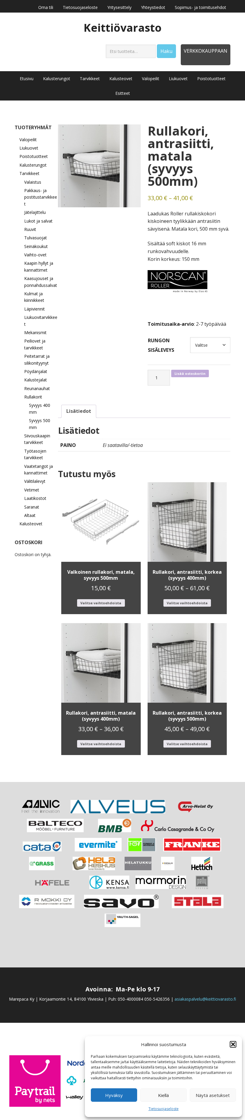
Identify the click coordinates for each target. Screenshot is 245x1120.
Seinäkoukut (36, 246)
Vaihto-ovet (35, 255)
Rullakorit (33, 397)
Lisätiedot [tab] (78, 411)
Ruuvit (30, 229)
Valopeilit (28, 139)
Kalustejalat (35, 380)
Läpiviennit (34, 309)
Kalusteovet (30, 523)
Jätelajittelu (35, 212)
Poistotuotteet (33, 156)
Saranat (31, 507)
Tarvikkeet (29, 173)
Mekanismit (35, 332)
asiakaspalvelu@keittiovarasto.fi (205, 999)
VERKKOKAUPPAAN (205, 51)
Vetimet (31, 490)
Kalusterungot (33, 165)
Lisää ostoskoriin (190, 373)
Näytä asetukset (213, 1095)
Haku (166, 51)
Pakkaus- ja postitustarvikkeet (40, 197)
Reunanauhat (37, 388)
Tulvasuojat (35, 238)
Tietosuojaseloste (163, 1108)
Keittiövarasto (123, 27)
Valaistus (32, 182)
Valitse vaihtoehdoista (100, 603)
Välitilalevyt (34, 481)
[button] (233, 1044)
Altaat (30, 515)
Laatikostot (35, 498)
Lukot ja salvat (38, 221)
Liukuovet (28, 148)
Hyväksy (114, 1095)
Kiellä (163, 1095)
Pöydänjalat (35, 371)
